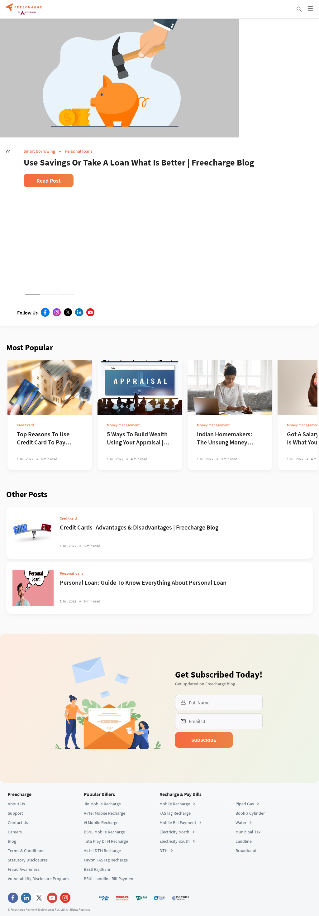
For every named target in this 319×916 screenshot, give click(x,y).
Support (15, 871)
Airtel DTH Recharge (102, 909)
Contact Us (18, 881)
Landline (244, 899)
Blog (12, 899)
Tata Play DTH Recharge (106, 899)
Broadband (246, 909)
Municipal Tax (248, 890)
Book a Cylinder (250, 871)
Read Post (48, 220)
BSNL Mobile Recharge (104, 890)
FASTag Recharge (175, 871)
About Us (16, 862)
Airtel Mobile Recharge (104, 871)
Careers (15, 890)
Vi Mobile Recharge (101, 881)
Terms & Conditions (26, 909)
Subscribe (248, 751)
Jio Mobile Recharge (102, 862)
